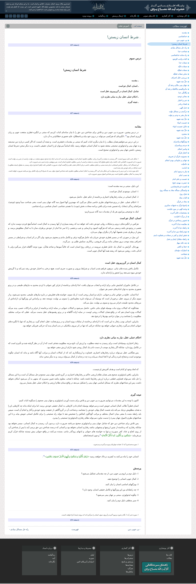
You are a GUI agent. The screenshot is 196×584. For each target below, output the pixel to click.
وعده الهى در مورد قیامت (177, 209)
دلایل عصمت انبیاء (180, 127)
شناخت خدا (182, 51)
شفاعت (184, 254)
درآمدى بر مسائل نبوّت (178, 112)
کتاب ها (169, 555)
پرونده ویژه (87, 16)
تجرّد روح (183, 194)
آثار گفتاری (166, 16)
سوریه (91, 558)
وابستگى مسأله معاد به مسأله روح (173, 190)
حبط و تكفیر (182, 247)
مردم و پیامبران (181, 145)
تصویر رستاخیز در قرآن (178, 220)
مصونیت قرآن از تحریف (177, 157)
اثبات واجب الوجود (180, 59)
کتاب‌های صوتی (149, 16)
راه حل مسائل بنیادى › (19, 529)
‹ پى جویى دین (134, 529)
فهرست (76, 529)
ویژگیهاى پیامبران (180, 142)
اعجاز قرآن (182, 153)
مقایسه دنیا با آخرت (179, 224)
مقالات (169, 558)
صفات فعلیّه (182, 70)
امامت (184, 168)
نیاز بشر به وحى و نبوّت (178, 115)
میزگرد (130, 568)
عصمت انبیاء (182, 123)
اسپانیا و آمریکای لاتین (85, 562)
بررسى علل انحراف (179, 78)
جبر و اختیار (182, 100)
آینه (53, 558)
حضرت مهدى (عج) (179, 183)
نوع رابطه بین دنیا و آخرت (177, 232)
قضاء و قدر (182, 104)
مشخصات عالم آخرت (178, 213)
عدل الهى (183, 108)
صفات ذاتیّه (182, 67)
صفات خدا (183, 63)
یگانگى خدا (182, 93)
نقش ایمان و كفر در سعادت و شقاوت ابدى (170, 235)
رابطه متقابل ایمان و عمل (177, 239)
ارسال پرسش (117, 16)
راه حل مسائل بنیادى (179, 48)
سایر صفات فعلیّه (180, 74)
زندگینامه (101, 16)
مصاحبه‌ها (129, 565)
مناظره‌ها (129, 572)
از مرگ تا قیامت (180, 217)
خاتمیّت (184, 164)
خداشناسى (182, 36)
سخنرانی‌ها (129, 558)
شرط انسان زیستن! (179, 44)
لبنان (92, 555)
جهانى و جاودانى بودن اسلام (176, 160)
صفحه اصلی (137, 26)
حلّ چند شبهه (182, 82)
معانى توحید (182, 96)
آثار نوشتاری (182, 16)
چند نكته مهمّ (182, 243)
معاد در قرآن (182, 202)
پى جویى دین (182, 40)
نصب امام (183, 175)
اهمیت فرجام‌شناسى (179, 187)
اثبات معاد (183, 198)
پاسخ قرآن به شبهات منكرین (176, 205)
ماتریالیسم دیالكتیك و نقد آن (176, 89)
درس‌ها (130, 555)
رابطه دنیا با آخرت (180, 228)
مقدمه (184, 33)
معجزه (184, 134)
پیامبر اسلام (182, 149)
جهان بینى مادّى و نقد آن (177, 85)
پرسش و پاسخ (127, 562)
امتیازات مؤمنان (181, 250)
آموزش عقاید (124, 26)
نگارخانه (133, 16)
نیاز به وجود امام (180, 172)
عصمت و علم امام (180, 179)
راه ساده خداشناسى (179, 55)
